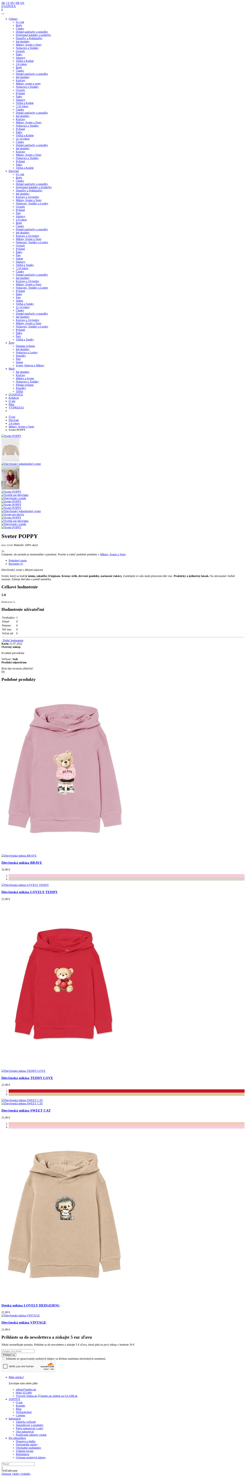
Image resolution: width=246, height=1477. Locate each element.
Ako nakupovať (25, 1431)
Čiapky (20, 28)
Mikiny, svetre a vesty (28, 83)
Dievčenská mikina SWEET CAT (26, 1110)
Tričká (19, 391)
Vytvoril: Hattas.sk (26, 1395)
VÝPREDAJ (16, 407)
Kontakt (20, 1405)
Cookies (20, 1415)
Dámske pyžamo (25, 346)
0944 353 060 (24, 1392)
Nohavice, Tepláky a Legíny (32, 203)
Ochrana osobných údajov (31, 1457)
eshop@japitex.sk (26, 1389)
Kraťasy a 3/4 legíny (27, 197)
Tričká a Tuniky (25, 265)
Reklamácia (22, 1454)
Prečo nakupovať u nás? (29, 1428)
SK (3, 2)
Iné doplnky (23, 41)
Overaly (20, 51)
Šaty (18, 213)
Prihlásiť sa (9, 1355)
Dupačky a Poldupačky (29, 38)
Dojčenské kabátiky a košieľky (33, 35)
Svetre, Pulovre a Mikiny (30, 365)
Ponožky (21, 355)
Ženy (12, 342)
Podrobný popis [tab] (18, 560)
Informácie (15, 1418)
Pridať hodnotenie (12, 640)
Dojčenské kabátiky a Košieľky (34, 187)
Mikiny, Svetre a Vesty (29, 44)
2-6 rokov (21, 64)
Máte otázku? (16, 1377)
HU (12, 2)
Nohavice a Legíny (27, 352)
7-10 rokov (22, 106)
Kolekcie (14, 397)
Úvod (12, 416)
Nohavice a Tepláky (27, 47)
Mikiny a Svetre (25, 378)
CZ (8, 2)
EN (22, 2)
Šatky (19, 54)
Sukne (19, 258)
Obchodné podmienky (28, 1447)
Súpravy (20, 57)
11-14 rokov (23, 138)
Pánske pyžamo (25, 384)
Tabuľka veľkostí (26, 1421)
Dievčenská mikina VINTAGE (23, 1322)
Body (19, 25)
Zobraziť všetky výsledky (16, 1473)
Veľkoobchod (24, 1412)
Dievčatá (14, 171)
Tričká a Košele (25, 60)
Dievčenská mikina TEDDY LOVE (27, 1078)
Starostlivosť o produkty (29, 1425)
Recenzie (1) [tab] (16, 563)
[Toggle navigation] (2, 13)
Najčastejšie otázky (27, 1444)
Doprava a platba (25, 1441)
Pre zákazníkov (17, 1438)
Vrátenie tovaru (24, 1451)
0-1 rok (20, 22)
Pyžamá (20, 93)
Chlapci (13, 18)
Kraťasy (20, 80)
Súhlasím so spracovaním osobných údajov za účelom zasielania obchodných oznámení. (56, 1358)
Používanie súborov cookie (31, 1434)
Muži (12, 368)
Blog (11, 404)
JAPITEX (14, 1399)
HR (17, 2)
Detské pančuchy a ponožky (32, 31)
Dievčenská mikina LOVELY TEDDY (29, 892)
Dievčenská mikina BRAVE (21, 863)
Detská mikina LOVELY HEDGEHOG (30, 1305)
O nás (12, 401)
